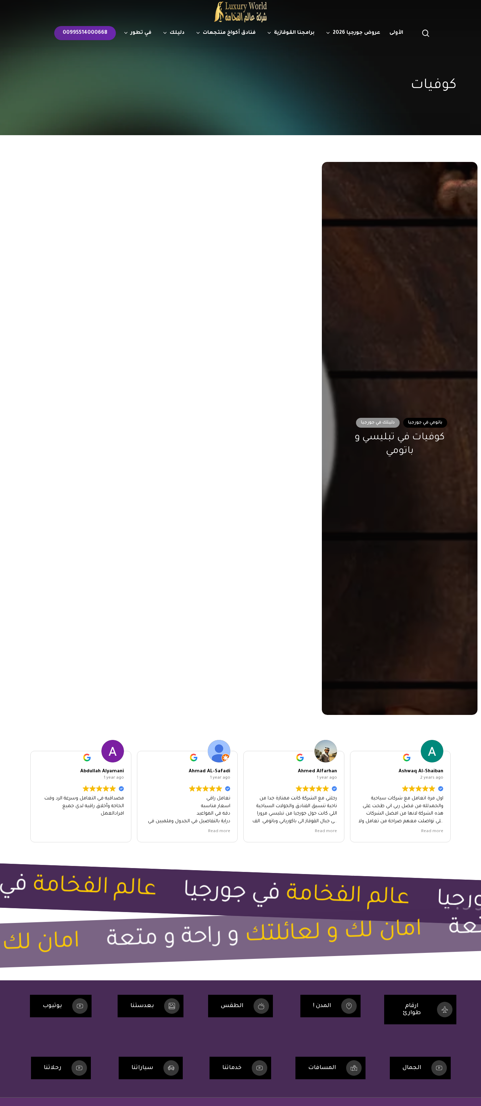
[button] (61, 1006)
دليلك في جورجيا (378, 422)
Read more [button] (219, 831)
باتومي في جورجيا (425, 422)
